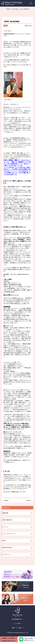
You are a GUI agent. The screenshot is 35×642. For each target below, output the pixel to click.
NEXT (28, 500)
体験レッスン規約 (16, 627)
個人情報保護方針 (16, 619)
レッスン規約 (16, 623)
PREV (6, 500)
